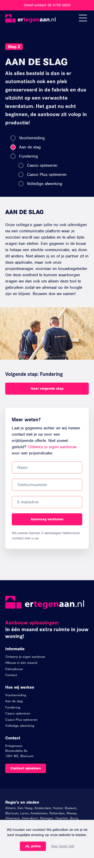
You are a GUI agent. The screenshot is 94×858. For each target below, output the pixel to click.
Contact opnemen (25, 768)
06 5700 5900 (59, 5)
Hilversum (12, 818)
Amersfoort (30, 818)
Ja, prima (33, 846)
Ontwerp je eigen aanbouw (52, 447)
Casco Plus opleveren (47, 174)
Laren (24, 813)
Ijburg (74, 818)
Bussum (70, 808)
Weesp (72, 813)
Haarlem (61, 818)
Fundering (28, 156)
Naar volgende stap (47, 388)
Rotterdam (57, 813)
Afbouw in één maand (21, 662)
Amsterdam (42, 808)
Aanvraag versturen (47, 519)
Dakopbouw (14, 669)
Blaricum (11, 813)
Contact (11, 675)
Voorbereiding (32, 138)
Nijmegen (47, 818)
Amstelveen (39, 813)
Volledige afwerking (44, 183)
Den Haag (24, 808)
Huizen (58, 808)
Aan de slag (30, 147)
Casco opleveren (42, 165)
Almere (10, 808)
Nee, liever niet (62, 846)
